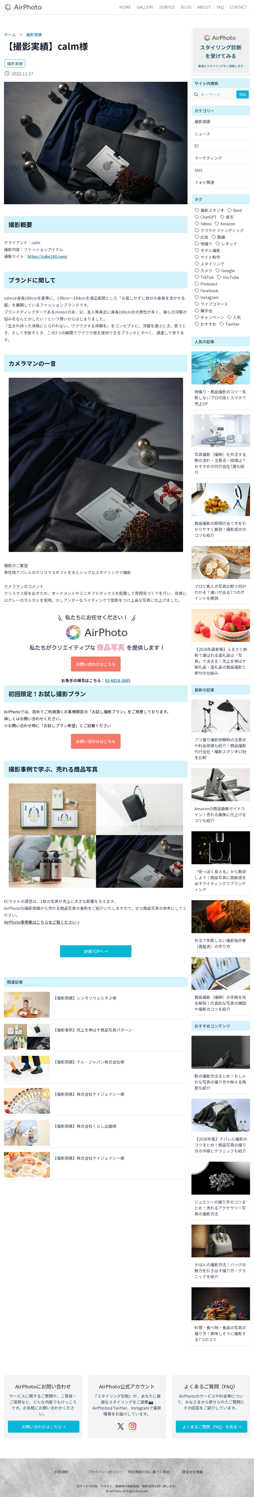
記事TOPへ (94, 951)
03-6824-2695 (117, 680)
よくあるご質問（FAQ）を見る (209, 1427)
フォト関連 (204, 182)
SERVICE (167, 7)
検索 (242, 94)
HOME (125, 7)
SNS (198, 170)
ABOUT (204, 7)
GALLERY (145, 7)
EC (196, 146)
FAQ (220, 7)
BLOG (186, 7)
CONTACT (238, 7)
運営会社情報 (192, 1471)
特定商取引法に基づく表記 (149, 1471)
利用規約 (61, 1471)
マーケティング (208, 158)
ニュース (202, 134)
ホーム (10, 34)
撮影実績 (34, 34)
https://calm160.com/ (47, 256)
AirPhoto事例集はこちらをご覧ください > (42, 922)
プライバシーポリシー (105, 1471)
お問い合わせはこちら (96, 664)
